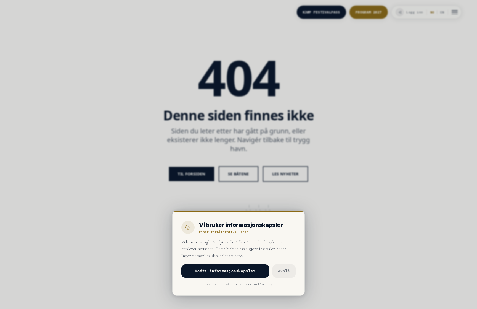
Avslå (284, 271)
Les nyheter (285, 173)
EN (442, 12)
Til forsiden (191, 173)
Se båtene (238, 173)
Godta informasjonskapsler (225, 271)
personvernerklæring (252, 284)
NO (432, 12)
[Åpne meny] (454, 12)
